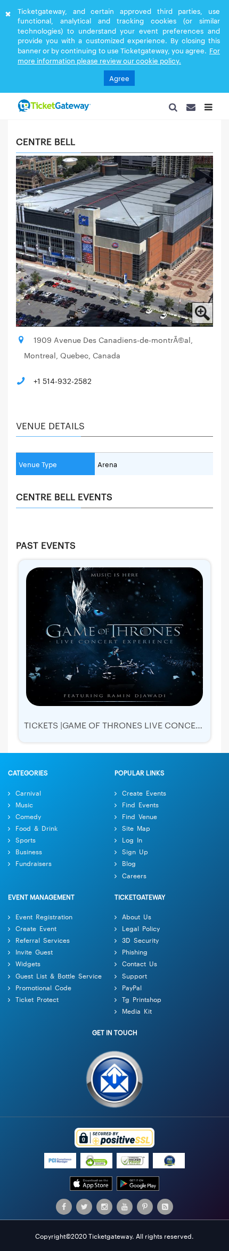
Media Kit (137, 1014)
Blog (129, 866)
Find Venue (139, 819)
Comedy (28, 819)
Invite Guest (34, 955)
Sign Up (135, 855)
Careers (134, 879)
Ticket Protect (37, 1002)
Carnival (28, 796)
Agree (119, 78)
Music (24, 808)
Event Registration (43, 920)
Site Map (136, 831)
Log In (132, 843)
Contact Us (139, 967)
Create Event (35, 931)
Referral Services (42, 943)
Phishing (135, 955)
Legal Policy (141, 931)
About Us (136, 920)
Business (28, 855)
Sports (25, 843)
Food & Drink (36, 831)
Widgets (27, 967)
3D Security (140, 943)
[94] (53, 106)
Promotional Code (43, 991)
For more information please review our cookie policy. (119, 55)
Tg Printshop (141, 1002)
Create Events (144, 796)
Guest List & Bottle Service (58, 979)
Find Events (140, 808)
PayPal (132, 991)
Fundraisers (33, 866)
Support (134, 979)
